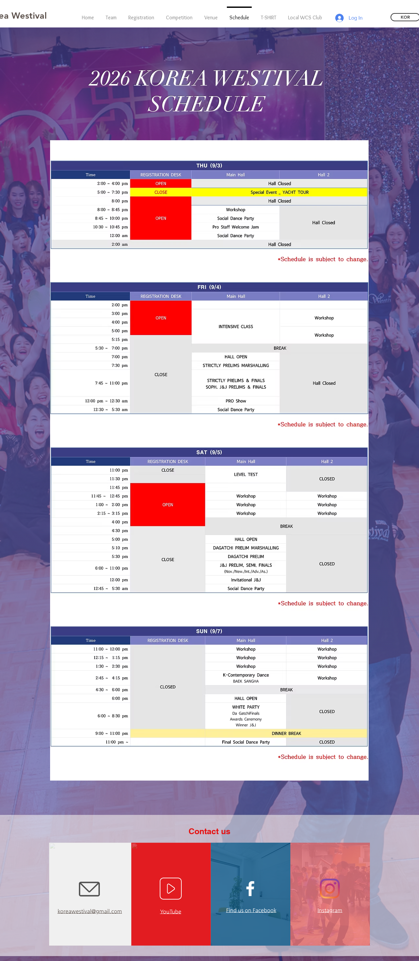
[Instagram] (330, 889)
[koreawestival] (250, 889)
